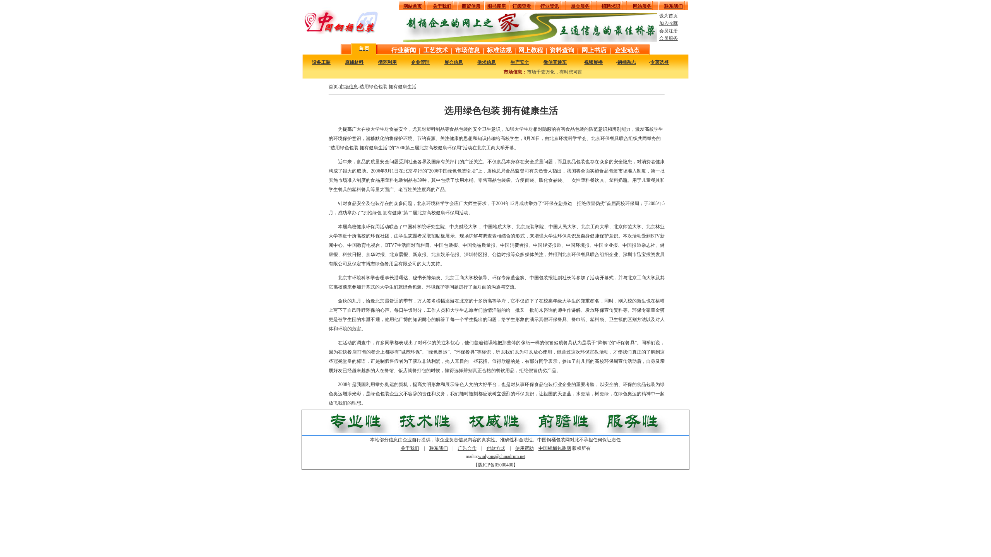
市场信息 (348, 86)
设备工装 (321, 62)
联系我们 (438, 448)
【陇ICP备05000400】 (495, 465)
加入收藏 (668, 23)
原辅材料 (354, 62)
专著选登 (659, 62)
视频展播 (593, 62)
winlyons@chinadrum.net (501, 456)
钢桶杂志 (626, 62)
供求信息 (486, 62)
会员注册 (668, 31)
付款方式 (496, 448)
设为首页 (668, 16)
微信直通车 (555, 62)
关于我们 (410, 448)
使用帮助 (524, 448)
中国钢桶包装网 (554, 448)
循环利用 (387, 62)
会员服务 (668, 38)
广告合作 (467, 448)
